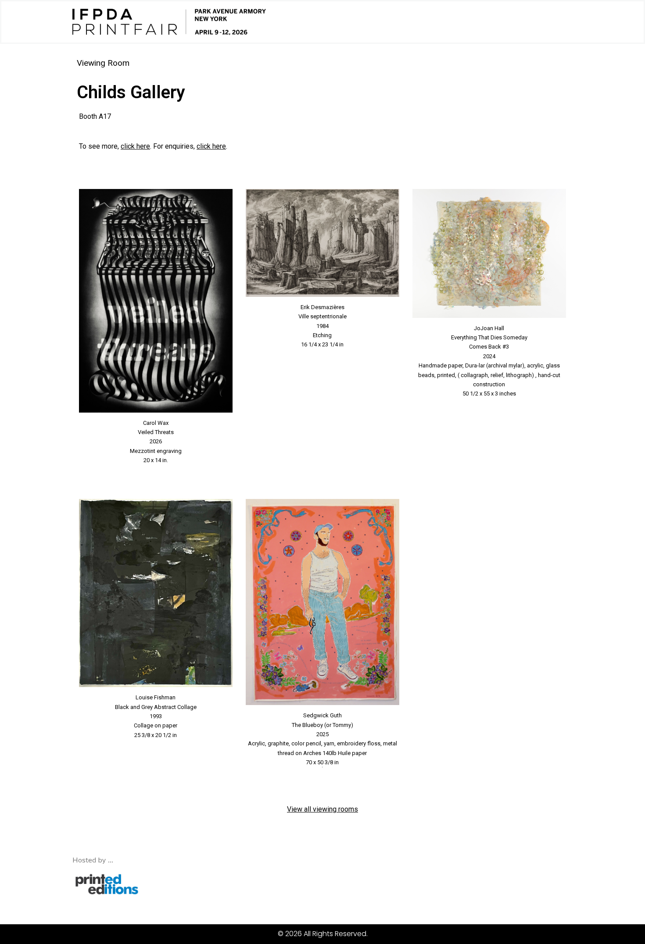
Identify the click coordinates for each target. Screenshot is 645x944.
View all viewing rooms (322, 809)
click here (135, 146)
